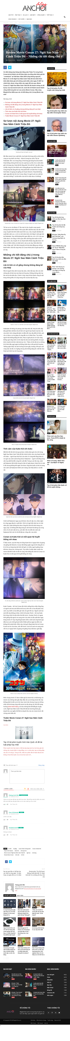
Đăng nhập (41, 765)
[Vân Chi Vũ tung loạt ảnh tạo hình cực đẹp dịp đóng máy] (62, 318)
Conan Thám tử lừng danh (25, 848)
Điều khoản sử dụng (41, 1020)
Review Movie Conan (8, 854)
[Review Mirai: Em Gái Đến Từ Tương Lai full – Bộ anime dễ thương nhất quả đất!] (62, 303)
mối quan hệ (23, 850)
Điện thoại (20, 945)
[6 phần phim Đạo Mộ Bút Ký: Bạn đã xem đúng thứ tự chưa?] (50, 161)
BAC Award (40, 1023)
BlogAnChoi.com (24, 1012)
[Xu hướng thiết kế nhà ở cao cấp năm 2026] (38, 921)
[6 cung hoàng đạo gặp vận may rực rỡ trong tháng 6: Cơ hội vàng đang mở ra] (9, 903)
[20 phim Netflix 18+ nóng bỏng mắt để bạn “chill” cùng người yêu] (28, 975)
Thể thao (50, 15)
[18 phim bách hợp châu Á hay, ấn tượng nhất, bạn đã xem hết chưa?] (50, 170)
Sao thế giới (50, 974)
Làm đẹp (32, 15)
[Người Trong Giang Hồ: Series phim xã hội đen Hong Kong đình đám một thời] (50, 179)
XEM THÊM (20, 895)
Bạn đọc (29, 19)
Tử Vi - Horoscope (7, 907)
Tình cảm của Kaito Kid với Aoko (15, 111)
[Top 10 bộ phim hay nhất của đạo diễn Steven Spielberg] (57, 124)
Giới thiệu (33, 1020)
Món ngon (50, 995)
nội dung (34, 852)
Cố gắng (15, 848)
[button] (64, 17)
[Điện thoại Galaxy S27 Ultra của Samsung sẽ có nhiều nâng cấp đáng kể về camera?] (24, 941)
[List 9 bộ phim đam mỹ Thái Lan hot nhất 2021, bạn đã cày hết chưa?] (62, 402)
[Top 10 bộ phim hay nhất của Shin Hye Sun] (49, 218)
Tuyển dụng (50, 1020)
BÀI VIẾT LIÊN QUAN (9, 895)
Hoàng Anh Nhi (20, 885)
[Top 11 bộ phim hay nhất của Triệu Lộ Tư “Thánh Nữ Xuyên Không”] (51, 340)
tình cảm (17, 854)
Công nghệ (40, 15)
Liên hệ (46, 1023)
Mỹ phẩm (20, 925)
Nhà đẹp (34, 925)
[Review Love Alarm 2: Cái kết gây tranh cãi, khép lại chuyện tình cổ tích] (51, 402)
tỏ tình (22, 854)
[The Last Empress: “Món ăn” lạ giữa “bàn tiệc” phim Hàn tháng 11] (51, 303)
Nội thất (34, 907)
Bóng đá (49, 990)
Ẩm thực (18, 15)
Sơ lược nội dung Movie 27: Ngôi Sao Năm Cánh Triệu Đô (23, 102)
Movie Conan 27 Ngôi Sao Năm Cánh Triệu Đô (14, 852)
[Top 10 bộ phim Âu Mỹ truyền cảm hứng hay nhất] (57, 79)
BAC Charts (33, 1023)
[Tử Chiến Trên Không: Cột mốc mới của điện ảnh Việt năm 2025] (51, 288)
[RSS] (55, 1012)
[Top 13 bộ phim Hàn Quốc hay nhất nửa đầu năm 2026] (49, 258)
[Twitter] (59, 1012)
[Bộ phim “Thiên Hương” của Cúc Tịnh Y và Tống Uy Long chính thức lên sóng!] (6, 984)
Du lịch (25, 15)
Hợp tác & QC (57, 1020)
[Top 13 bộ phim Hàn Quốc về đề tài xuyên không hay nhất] (57, 476)
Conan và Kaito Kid (36, 848)
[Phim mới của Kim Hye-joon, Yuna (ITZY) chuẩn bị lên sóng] (57, 427)
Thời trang (20, 907)
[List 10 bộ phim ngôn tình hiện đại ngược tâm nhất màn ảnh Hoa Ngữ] (51, 387)
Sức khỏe (21, 19)
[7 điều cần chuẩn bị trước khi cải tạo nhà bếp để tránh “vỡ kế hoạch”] (38, 903)
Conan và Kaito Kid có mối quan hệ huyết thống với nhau (23, 113)
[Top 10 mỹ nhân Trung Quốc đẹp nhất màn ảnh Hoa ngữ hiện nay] (51, 355)
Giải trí (10, 15)
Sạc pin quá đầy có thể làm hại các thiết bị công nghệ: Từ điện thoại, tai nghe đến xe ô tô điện (12, 873)
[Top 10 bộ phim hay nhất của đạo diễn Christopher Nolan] (57, 102)
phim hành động (13, 706)
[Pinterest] (52, 1012)
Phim (12, 48)
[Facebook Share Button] (5, 67)
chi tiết (9, 848)
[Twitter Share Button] (10, 67)
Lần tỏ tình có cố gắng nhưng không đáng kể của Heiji (22, 109)
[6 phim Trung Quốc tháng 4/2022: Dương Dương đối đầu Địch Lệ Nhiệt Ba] (51, 318)
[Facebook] (48, 1012)
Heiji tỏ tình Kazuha (8, 850)
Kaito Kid (17, 850)
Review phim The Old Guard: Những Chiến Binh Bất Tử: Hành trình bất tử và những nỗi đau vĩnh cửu (35, 874)
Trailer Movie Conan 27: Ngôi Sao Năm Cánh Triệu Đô (22, 116)
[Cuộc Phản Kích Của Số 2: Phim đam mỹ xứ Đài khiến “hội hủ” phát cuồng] (62, 340)
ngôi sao (28, 852)
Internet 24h (6, 925)
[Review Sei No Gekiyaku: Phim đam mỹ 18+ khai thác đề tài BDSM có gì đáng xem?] (50, 201)
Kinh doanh (12, 19)
